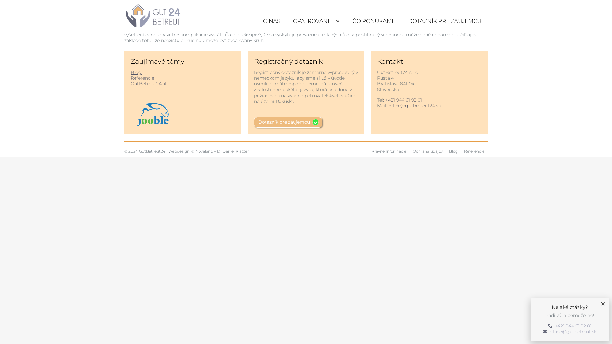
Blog (136, 72)
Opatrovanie (313, 21)
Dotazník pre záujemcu (444, 21)
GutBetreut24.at (149, 84)
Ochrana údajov (428, 151)
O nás (271, 21)
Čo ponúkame (374, 21)
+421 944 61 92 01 (403, 100)
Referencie (142, 78)
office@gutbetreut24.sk (415, 106)
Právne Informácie (388, 151)
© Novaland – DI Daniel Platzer (220, 151)
